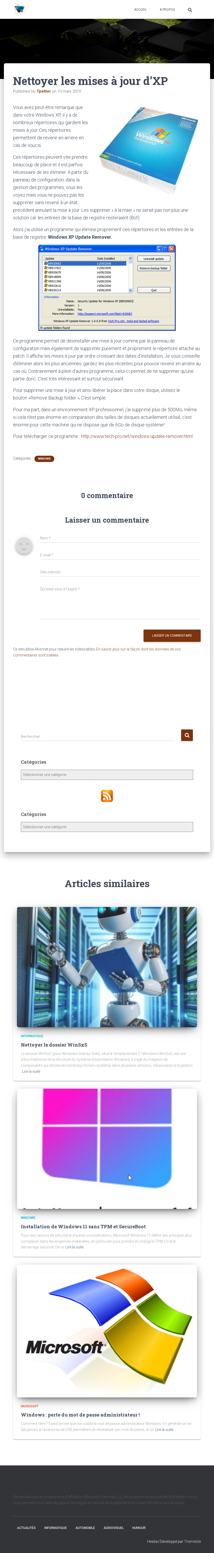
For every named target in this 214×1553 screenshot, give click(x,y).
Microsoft (30, 1406)
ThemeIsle (192, 1541)
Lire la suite (31, 1071)
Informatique (32, 1036)
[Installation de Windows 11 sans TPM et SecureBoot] (107, 1148)
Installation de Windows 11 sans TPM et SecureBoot (83, 1226)
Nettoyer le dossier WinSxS (54, 1045)
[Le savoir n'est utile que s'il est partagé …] (19, 9)
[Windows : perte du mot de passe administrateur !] (107, 1330)
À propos (167, 10)
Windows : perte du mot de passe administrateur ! (80, 1415)
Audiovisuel (114, 1528)
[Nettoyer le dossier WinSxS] (107, 967)
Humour (139, 1528)
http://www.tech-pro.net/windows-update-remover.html (137, 436)
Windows (44, 458)
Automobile (85, 1528)
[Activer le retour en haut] (203, 1542)
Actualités (26, 1528)
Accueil (140, 10)
